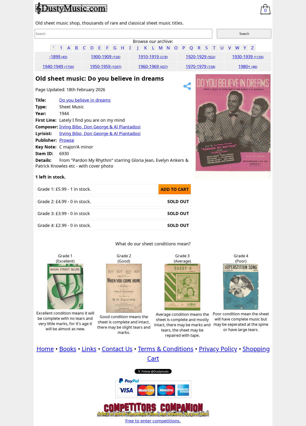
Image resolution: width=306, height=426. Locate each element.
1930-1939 (247, 56)
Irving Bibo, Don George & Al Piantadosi (100, 127)
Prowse (66, 140)
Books (67, 349)
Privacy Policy (218, 349)
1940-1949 (58, 66)
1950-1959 (105, 66)
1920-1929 (200, 56)
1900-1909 (105, 56)
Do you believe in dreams (85, 100)
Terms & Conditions (165, 349)
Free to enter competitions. (153, 421)
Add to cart (175, 189)
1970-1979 (200, 66)
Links (89, 349)
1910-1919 (153, 56)
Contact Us (117, 349)
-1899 (58, 56)
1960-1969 (153, 66)
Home (45, 349)
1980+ (247, 66)
